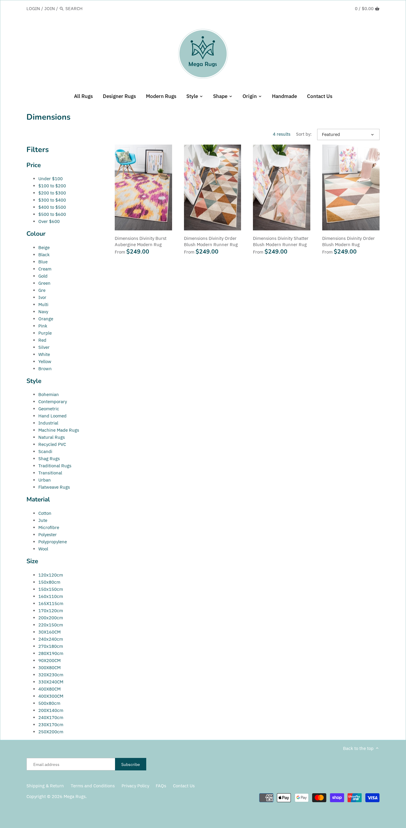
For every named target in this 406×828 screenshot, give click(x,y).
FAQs (161, 786)
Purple (45, 333)
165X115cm (50, 603)
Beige (44, 247)
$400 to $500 (52, 207)
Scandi (45, 451)
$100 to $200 (52, 186)
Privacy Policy (135, 786)
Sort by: (303, 134)
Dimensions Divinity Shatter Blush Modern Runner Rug (281, 241)
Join (49, 8)
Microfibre (48, 527)
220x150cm (50, 625)
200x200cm (50, 617)
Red (42, 340)
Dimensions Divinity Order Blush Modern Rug (348, 241)
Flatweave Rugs (54, 487)
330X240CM (50, 682)
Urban (44, 480)
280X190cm (50, 653)
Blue (43, 262)
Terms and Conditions (93, 786)
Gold (43, 276)
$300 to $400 (52, 200)
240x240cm (50, 639)
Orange (45, 319)
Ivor (42, 297)
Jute (42, 520)
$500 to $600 (52, 214)
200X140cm (50, 710)
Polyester (47, 534)
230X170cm (50, 724)
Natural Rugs (51, 437)
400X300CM (50, 696)
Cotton (44, 513)
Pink (42, 326)
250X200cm (50, 731)
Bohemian (48, 394)
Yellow (44, 361)
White (44, 354)
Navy (43, 311)
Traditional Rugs (54, 465)
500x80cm (49, 703)
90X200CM (49, 660)
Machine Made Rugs (58, 430)
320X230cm (50, 674)
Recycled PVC (52, 444)
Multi (43, 304)
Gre (41, 290)
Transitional (50, 473)
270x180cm (50, 646)
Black (44, 254)
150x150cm (50, 589)
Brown (45, 368)
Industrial (48, 423)
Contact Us (184, 786)
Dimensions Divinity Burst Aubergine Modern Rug (140, 241)
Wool (43, 549)
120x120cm (50, 575)
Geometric (48, 408)
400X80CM (49, 689)
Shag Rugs (49, 458)
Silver (44, 347)
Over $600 (49, 221)
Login (33, 8)
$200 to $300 (52, 193)
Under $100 (50, 178)
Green (44, 283)
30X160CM (49, 632)
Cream (44, 269)
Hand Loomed (52, 416)
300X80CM (49, 667)
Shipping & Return (45, 786)
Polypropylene (52, 541)
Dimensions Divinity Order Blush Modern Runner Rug (211, 241)
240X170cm (50, 717)
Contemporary (52, 401)
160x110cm (50, 596)
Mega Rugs (75, 796)
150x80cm (49, 582)
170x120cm (50, 610)
